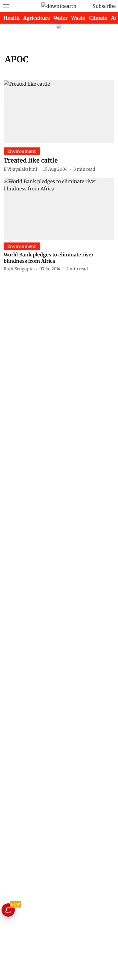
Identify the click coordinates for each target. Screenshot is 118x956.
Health (12, 18)
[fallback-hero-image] (59, 111)
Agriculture (36, 18)
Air (114, 18)
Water (60, 18)
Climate (98, 18)
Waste (78, 18)
